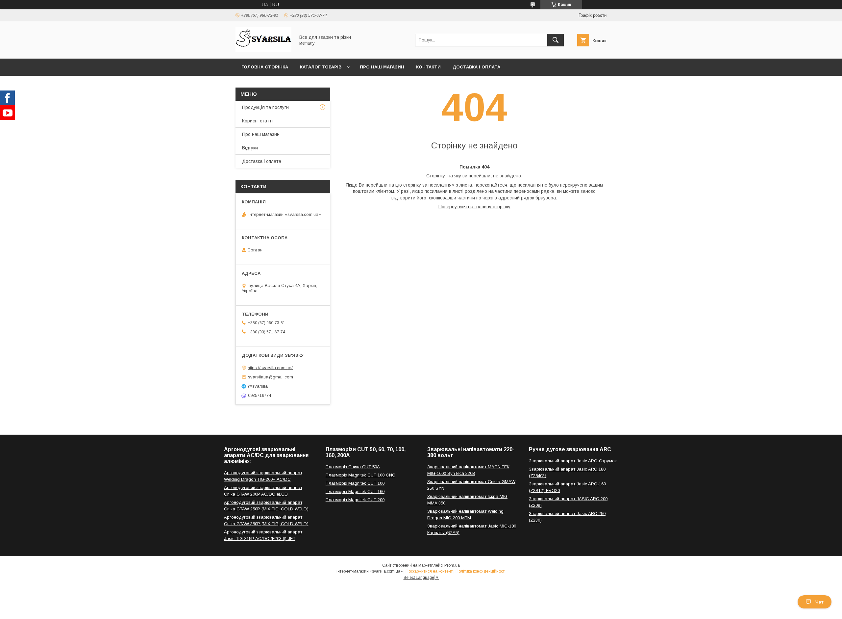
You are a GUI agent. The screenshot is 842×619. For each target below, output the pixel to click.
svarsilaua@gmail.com (270, 376)
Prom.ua (452, 565)
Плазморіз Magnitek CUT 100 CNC (360, 475)
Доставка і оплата (476, 66)
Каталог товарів (320, 66)
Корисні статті (257, 120)
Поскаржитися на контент (429, 571)
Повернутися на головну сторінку (474, 206)
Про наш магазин (382, 66)
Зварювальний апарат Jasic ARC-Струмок (573, 460)
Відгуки (250, 147)
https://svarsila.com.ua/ (270, 367)
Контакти (428, 66)
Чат (819, 602)
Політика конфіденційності (481, 571)
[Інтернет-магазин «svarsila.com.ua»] (263, 50)
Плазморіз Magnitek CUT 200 (355, 499)
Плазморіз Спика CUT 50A (353, 466)
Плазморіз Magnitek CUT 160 (355, 491)
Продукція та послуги (265, 107)
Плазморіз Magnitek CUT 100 (355, 483)
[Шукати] (555, 40)
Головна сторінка (264, 66)
